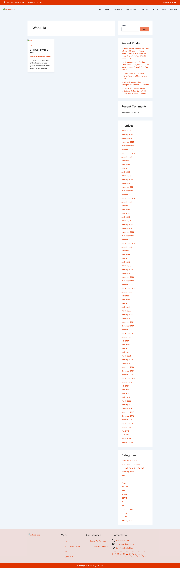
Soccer (124, 513)
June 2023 (125, 255)
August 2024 (126, 202)
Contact (173, 9)
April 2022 (125, 307)
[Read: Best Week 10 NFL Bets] (30, 40)
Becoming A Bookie (129, 460)
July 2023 (125, 251)
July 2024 (125, 206)
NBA (123, 490)
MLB (123, 479)
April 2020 (125, 397)
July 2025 (125, 161)
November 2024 (127, 191)
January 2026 (126, 138)
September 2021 (127, 333)
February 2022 (127, 315)
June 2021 (125, 345)
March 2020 (126, 401)
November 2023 (127, 236)
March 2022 (126, 311)
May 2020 (125, 393)
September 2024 (128, 198)
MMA (123, 483)
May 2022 (125, 303)
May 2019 (125, 431)
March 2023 (126, 266)
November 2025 (127, 146)
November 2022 (127, 281)
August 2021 (126, 337)
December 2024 (127, 187)
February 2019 (127, 442)
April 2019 (125, 435)
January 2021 (126, 363)
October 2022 (127, 285)
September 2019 (127, 423)
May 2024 (125, 213)
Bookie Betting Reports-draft (132, 468)
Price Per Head (127, 509)
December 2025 (127, 142)
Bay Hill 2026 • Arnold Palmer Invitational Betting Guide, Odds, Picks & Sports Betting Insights (134, 90)
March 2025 (126, 176)
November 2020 (127, 371)
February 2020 (127, 405)
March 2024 (126, 221)
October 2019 (126, 420)
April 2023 (125, 262)
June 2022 (125, 300)
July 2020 (125, 386)
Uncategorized (127, 520)
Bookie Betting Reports (130, 464)
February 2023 (127, 270)
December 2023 (127, 232)
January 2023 (126, 273)
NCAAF (124, 498)
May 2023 (125, 258)
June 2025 (125, 164)
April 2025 (125, 172)
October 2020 (127, 375)
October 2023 (127, 239)
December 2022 (127, 277)
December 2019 (127, 412)
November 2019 (127, 416)
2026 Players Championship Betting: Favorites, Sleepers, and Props (134, 75)
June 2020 (125, 390)
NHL (123, 505)
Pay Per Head (131, 9)
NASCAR (124, 487)
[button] (155, 9)
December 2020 (127, 367)
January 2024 (126, 228)
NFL (31, 46)
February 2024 (127, 224)
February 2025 (127, 179)
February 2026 (127, 134)
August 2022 (126, 292)
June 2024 (125, 209)
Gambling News (127, 472)
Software (118, 9)
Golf (123, 475)
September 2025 (128, 153)
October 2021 (126, 330)
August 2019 (126, 427)
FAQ (164, 9)
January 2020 (126, 408)
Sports (124, 517)
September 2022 (128, 288)
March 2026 (126, 131)
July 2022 (125, 296)
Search (123, 25)
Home (98, 9)
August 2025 (126, 157)
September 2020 (128, 378)
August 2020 (126, 382)
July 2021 (125, 341)
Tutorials (144, 9)
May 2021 (125, 348)
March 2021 (126, 356)
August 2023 (126, 247)
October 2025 (127, 149)
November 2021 (127, 326)
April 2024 (125, 217)
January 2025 (126, 183)
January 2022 (126, 318)
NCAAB (124, 494)
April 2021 (125, 352)
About (107, 9)
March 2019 (126, 438)
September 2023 (128, 243)
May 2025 (125, 168)
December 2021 (127, 322)
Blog (154, 9)
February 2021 (127, 360)
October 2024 (127, 194)
